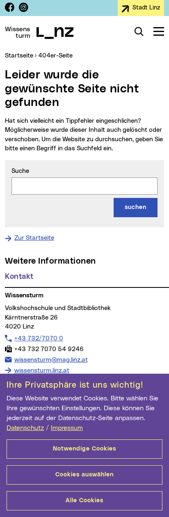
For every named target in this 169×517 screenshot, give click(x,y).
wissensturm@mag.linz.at (51, 359)
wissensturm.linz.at (41, 371)
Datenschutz (25, 428)
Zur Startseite (34, 238)
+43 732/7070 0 (38, 338)
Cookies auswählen (84, 475)
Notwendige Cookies (84, 449)
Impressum (67, 428)
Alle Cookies (84, 500)
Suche (20, 171)
